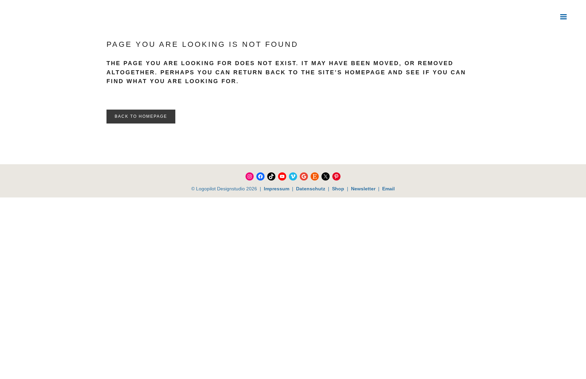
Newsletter (363, 188)
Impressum (276, 188)
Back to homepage (141, 116)
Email (388, 188)
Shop (337, 188)
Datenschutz (310, 188)
